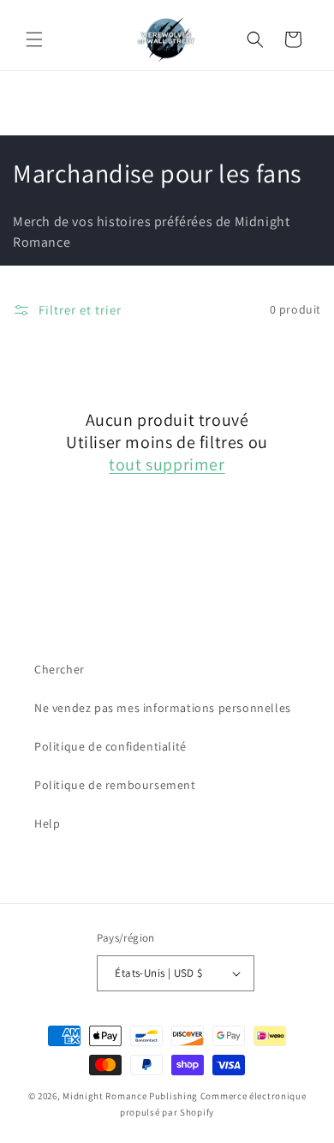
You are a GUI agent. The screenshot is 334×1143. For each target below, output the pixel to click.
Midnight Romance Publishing (130, 1096)
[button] (34, 39)
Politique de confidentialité (110, 746)
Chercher (59, 669)
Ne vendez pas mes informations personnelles (162, 707)
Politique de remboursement (115, 785)
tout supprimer (166, 464)
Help (47, 823)
